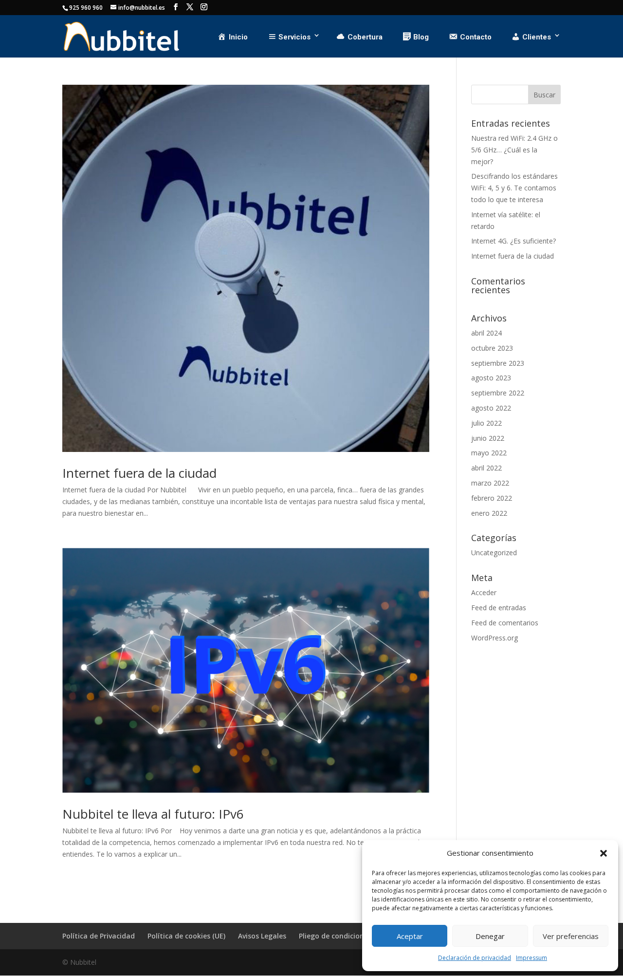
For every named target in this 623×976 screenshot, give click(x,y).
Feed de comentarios (504, 622)
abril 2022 (486, 467)
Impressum (531, 958)
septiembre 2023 (497, 363)
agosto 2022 (491, 408)
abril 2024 (486, 333)
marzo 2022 (490, 483)
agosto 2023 (491, 377)
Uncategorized (494, 552)
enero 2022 (489, 513)
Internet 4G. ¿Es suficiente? (513, 240)
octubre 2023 (492, 348)
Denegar (490, 936)
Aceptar (410, 936)
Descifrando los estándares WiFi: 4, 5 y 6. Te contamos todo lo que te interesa (514, 187)
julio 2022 (486, 423)
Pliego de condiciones (335, 935)
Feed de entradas (498, 607)
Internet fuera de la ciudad (139, 473)
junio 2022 (487, 438)
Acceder (483, 592)
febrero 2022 (491, 498)
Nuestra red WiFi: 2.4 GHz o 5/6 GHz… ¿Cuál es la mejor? (514, 149)
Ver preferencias (571, 936)
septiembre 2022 (497, 392)
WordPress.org (494, 637)
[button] (603, 853)
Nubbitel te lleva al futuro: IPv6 (153, 814)
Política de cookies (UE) (186, 935)
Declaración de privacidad (474, 958)
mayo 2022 (489, 452)
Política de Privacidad (98, 935)
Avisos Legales (262, 935)
